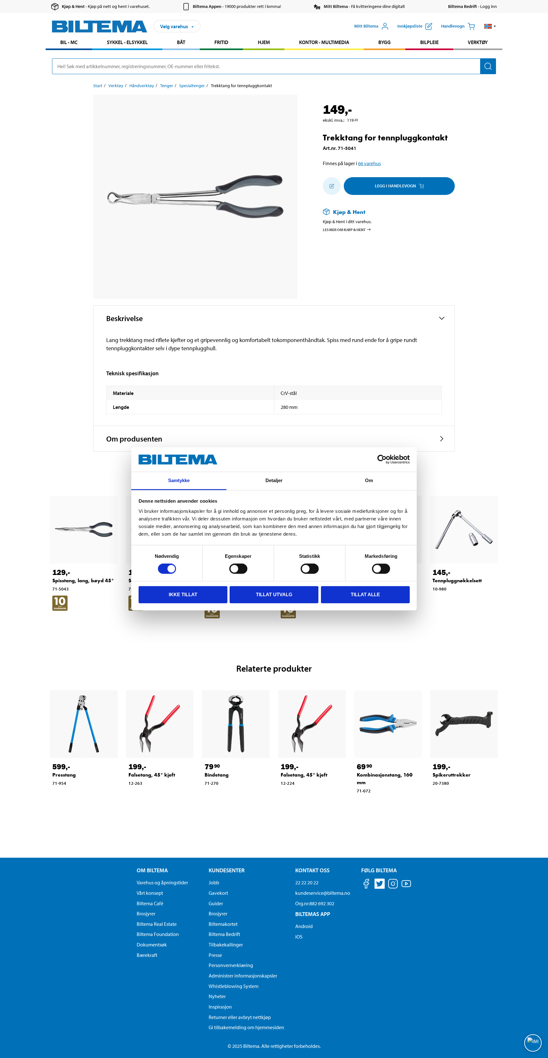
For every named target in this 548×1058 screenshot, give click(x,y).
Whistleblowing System (233, 986)
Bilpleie (429, 42)
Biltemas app (312, 914)
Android (304, 926)
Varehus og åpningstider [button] (162, 882)
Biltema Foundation (158, 934)
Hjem (264, 42)
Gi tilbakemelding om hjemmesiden (246, 1027)
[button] (490, 26)
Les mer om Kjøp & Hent (344, 229)
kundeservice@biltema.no (322, 893)
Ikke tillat (183, 594)
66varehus (369, 163)
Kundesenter (227, 870)
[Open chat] (533, 1043)
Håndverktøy (141, 85)
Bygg (384, 42)
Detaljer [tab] (274, 480)
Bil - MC (68, 42)
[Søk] (488, 66)
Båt (181, 42)
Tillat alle (365, 594)
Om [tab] (369, 480)
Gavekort (218, 893)
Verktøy (478, 42)
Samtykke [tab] (179, 480)
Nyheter (217, 996)
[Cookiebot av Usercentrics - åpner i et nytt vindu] (382, 459)
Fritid (221, 42)
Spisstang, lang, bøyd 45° (83, 580)
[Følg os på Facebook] (366, 885)
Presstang (64, 774)
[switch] (238, 569)
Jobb (214, 882)
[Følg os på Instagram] (393, 885)
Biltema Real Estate (157, 924)
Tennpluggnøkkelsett (457, 580)
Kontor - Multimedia (324, 42)
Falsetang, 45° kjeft (151, 774)
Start (97, 85)
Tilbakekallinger (226, 944)
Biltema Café (150, 903)
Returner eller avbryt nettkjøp (240, 1017)
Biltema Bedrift (224, 934)
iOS (299, 936)
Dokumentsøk (152, 944)
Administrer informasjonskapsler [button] (243, 975)
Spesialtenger (192, 85)
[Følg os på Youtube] (406, 886)
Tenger (166, 85)
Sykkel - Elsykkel (127, 42)
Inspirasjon (220, 1006)
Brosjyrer (146, 913)
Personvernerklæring (231, 965)
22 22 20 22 (306, 882)
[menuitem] (69, 43)
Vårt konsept (150, 893)
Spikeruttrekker (452, 774)
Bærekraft (147, 955)
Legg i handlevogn (395, 186)
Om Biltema (152, 870)
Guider (216, 903)
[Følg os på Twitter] (380, 885)
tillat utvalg (274, 594)
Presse (215, 955)
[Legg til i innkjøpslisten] (332, 186)
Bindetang (217, 774)
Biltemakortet (223, 924)
